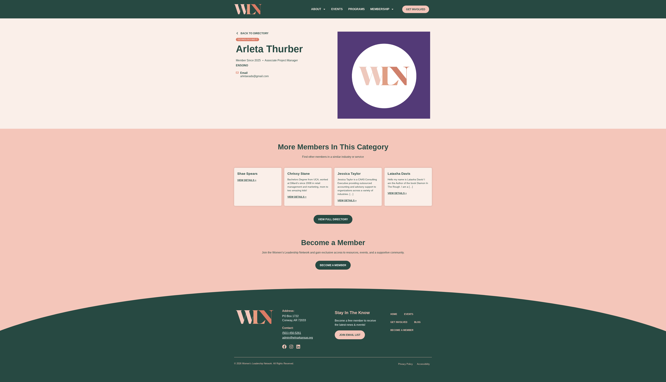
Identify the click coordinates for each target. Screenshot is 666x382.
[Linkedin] (298, 346)
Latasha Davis (399, 173)
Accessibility (423, 364)
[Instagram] (291, 346)
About (316, 9)
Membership (379, 9)
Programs (356, 9)
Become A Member (401, 330)
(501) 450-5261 (291, 332)
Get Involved (398, 322)
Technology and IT (247, 39)
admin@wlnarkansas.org (297, 337)
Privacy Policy (405, 364)
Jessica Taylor (349, 173)
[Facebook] (284, 346)
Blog (417, 322)
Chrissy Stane (298, 173)
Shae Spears (247, 173)
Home (393, 314)
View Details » (246, 180)
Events (337, 9)
